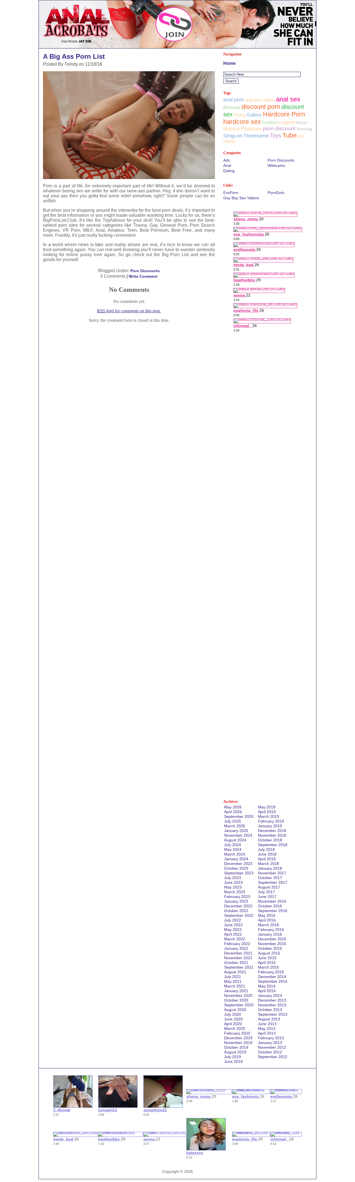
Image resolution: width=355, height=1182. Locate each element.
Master (301, 123)
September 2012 (272, 1057)
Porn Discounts (145, 271)
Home (229, 63)
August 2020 (235, 1009)
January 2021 (236, 991)
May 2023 (233, 887)
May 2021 (233, 981)
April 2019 (267, 812)
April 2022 (233, 934)
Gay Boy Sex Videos (241, 198)
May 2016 (266, 915)
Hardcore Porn (284, 114)
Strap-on (232, 136)
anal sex (288, 99)
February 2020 (237, 1033)
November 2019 (238, 1042)
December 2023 (238, 863)
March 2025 (234, 826)
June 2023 (233, 882)
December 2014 (272, 976)
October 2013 (270, 1009)
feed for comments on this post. (129, 310)
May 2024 (233, 849)
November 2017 (272, 873)
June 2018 (267, 854)
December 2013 (272, 1000)
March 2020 (234, 1028)
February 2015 (271, 972)
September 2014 (272, 981)
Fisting (240, 115)
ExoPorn (230, 192)
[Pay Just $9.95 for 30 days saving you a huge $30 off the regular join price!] (177, 46)
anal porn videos (260, 100)
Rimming (304, 129)
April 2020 (233, 1024)
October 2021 (236, 962)
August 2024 (235, 840)
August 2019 (235, 1052)
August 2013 (269, 1019)
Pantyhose (251, 128)
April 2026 (233, 812)
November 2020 (238, 995)
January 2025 (236, 830)
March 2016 (268, 925)
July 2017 (266, 892)
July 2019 (232, 1057)
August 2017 (269, 887)
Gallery (254, 115)
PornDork (276, 192)
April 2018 (267, 859)
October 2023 (236, 868)
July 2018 (266, 849)
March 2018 (268, 863)
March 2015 (268, 967)
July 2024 (232, 845)
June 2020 (233, 1019)
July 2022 (232, 920)
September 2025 (238, 816)
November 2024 (238, 835)
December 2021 (238, 953)
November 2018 (272, 835)
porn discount (279, 128)
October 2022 (236, 910)
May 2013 (266, 1028)
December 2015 (272, 939)
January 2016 (270, 934)
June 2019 (233, 1061)
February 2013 (271, 1038)
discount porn (261, 106)
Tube (289, 135)
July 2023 (232, 877)
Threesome (256, 136)
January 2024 (236, 859)
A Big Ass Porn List (74, 56)
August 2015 (269, 953)
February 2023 (237, 896)
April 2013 (267, 1033)
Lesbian (270, 122)
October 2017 (270, 877)
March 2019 (268, 816)
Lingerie (287, 122)
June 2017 (267, 896)
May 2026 (233, 807)
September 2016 (272, 910)
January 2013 (270, 1042)
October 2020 (236, 1000)
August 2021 (235, 972)
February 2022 (237, 943)
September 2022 (238, 915)
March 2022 (234, 939)
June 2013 (267, 1024)
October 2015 (270, 948)
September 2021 (238, 967)
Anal (227, 165)
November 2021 (238, 958)
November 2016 (272, 901)
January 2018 (270, 868)
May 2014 (266, 986)
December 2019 (238, 1038)
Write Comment (143, 276)
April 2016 (267, 920)
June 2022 (233, 925)
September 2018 (272, 845)
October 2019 (236, 1047)
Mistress (231, 128)
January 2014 (270, 995)
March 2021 (234, 986)
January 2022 (236, 948)
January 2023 (236, 901)
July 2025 (232, 821)
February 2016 (271, 929)
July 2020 (232, 1014)
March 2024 (234, 854)
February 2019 (271, 821)
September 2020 (238, 1005)
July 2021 (232, 976)
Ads (226, 160)
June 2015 (267, 958)
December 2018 (272, 830)
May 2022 (233, 929)
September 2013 (272, 1014)
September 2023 (238, 873)
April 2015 (267, 962)
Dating (229, 171)
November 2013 (272, 1005)
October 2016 (270, 906)
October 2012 (270, 1052)
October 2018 (270, 840)
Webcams (276, 165)
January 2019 (270, 826)
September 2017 (272, 882)
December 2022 (238, 906)
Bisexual (231, 107)
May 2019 (266, 807)
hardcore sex (242, 121)
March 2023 (234, 892)
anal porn (233, 100)
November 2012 (272, 1047)
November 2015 (272, 943)
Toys (275, 135)
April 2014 (267, 991)
